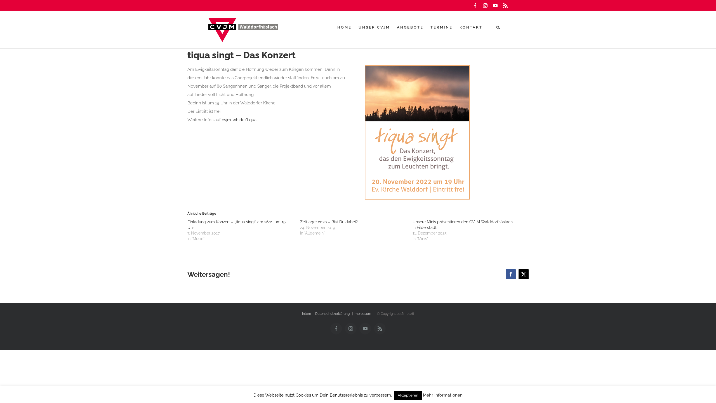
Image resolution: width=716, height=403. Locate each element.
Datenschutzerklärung (332, 314)
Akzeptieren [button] (408, 395)
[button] (498, 27)
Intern (306, 314)
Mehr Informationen (443, 395)
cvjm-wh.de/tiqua (239, 119)
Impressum (362, 314)
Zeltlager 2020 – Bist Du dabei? (329, 222)
